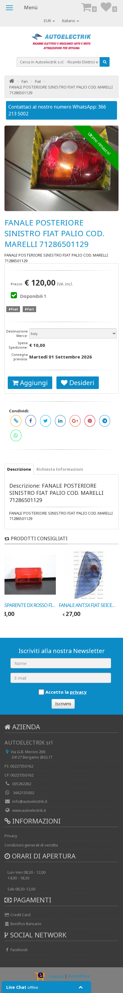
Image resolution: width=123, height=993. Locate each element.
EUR (48, 20)
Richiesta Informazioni (59, 469)
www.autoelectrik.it (29, 810)
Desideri (80, 382)
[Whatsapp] (15, 435)
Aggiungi (33, 382)
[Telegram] (104, 421)
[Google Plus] (75, 421)
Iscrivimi (63, 704)
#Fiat (13, 309)
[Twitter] (45, 421)
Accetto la (66, 692)
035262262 (21, 783)
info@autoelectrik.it (29, 801)
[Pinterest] (90, 421)
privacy (78, 692)
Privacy (10, 835)
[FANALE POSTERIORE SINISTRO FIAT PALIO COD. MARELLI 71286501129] (61, 168)
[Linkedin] (60, 421)
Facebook (19, 949)
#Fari (29, 309)
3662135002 (23, 792)
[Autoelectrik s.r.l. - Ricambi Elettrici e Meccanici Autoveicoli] (61, 43)
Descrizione (19, 469)
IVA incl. (65, 284)
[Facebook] (30, 421)
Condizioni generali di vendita (31, 845)
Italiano (69, 20)
